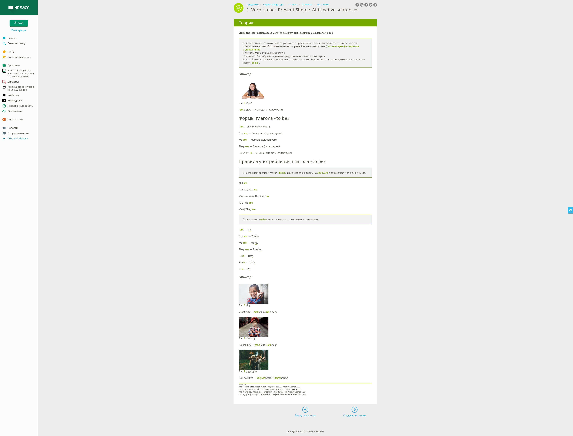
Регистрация (18, 30)
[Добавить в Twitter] (370, 5)
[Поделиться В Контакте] (375, 5)
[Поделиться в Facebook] (357, 5)
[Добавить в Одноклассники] (366, 5)
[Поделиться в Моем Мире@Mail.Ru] (361, 5)
